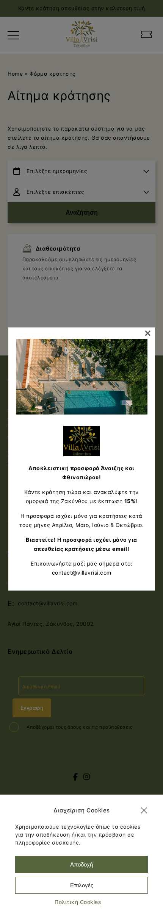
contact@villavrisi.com (81, 572)
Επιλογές (81, 885)
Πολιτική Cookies (78, 902)
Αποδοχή (81, 864)
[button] (144, 810)
